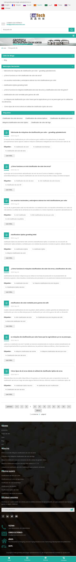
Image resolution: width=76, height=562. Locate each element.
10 (63, 407)
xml (2, 444)
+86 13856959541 (24, 528)
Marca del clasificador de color (16, 321)
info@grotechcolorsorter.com (16, 25)
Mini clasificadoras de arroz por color (43, 215)
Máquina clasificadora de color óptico (15, 122)
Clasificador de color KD (14, 185)
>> (69, 407)
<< (17, 407)
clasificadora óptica (22, 249)
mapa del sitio (5, 434)
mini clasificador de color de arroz (50, 181)
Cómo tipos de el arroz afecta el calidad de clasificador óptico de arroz (28, 106)
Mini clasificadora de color (24, 317)
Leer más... (9, 156)
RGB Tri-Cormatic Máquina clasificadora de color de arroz (18, 453)
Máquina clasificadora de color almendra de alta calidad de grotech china (23, 460)
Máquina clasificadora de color (16, 253)
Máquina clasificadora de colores (26, 351)
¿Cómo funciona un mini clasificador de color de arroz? (23, 75)
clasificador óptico (39, 249)
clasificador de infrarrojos (42, 147)
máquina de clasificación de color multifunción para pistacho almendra (23, 467)
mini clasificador (21, 215)
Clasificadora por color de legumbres (12, 479)
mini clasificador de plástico (15, 219)
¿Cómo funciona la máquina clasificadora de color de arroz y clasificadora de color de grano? (36, 90)
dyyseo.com (66, 553)
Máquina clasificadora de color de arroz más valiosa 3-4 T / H (20, 464)
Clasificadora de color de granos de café (50, 317)
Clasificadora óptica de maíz (10, 490)
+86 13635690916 (13, 528)
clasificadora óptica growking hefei (16, 85)
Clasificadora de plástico (8, 486)
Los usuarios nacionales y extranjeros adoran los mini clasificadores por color (30, 80)
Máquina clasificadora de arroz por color (54, 351)
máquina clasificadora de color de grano (46, 283)
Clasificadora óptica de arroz (15, 287)
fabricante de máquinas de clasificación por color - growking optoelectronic (30, 71)
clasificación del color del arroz (16, 151)
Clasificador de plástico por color (61, 118)
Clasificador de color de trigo (41, 122)
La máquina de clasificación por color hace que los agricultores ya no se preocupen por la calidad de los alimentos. (37, 100)
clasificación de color (22, 147)
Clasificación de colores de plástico (12, 493)
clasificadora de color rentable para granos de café (21, 95)
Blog (5, 60)
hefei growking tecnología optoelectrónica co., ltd (20, 2)
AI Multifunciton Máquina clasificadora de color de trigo (18, 456)
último (38, 410)
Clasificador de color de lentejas (11, 483)
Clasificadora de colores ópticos (36, 118)
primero (9, 407)
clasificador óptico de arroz (24, 386)
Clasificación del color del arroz (16, 355)
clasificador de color (22, 283)
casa (4, 48)
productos (4, 430)
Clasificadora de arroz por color (10, 476)
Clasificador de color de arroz (12, 118)
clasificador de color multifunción (48, 386)
